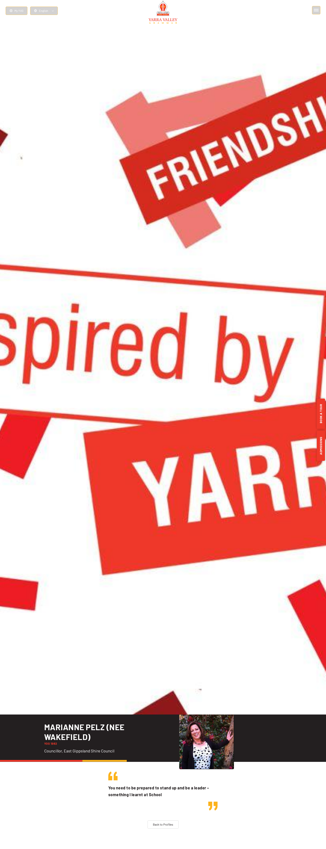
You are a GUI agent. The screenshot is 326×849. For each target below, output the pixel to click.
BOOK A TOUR (321, 413)
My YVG (18, 10)
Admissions (321, 446)
